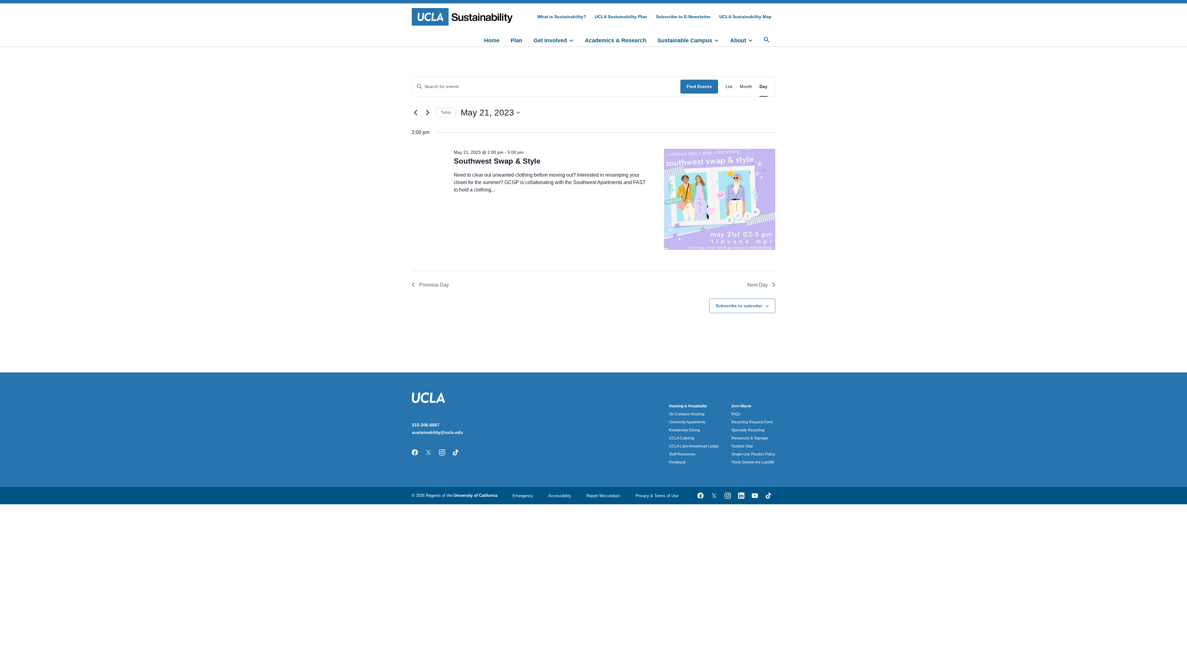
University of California (475, 495)
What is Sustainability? (561, 16)
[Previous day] (415, 112)
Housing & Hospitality (688, 406)
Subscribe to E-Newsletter (683, 16)
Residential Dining (684, 430)
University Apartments (687, 422)
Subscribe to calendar (739, 305)
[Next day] (427, 112)
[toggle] (574, 40)
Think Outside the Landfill (752, 462)
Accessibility (559, 495)
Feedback (677, 462)
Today (446, 112)
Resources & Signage (749, 438)
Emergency (523, 495)
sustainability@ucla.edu (437, 432)
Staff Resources (682, 454)
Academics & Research (615, 40)
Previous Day (434, 284)
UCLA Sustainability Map (745, 16)
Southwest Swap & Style (497, 161)
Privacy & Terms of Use (657, 495)
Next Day (757, 284)
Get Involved (550, 40)
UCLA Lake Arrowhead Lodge (694, 446)
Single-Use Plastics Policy (753, 454)
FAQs (735, 414)
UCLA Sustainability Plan (621, 16)
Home (492, 40)
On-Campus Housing (686, 414)
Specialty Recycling (747, 430)
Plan (516, 40)
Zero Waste (741, 406)
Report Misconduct (603, 495)
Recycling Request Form (752, 422)
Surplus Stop (742, 446)
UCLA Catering (681, 438)
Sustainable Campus (684, 40)
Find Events (699, 86)
